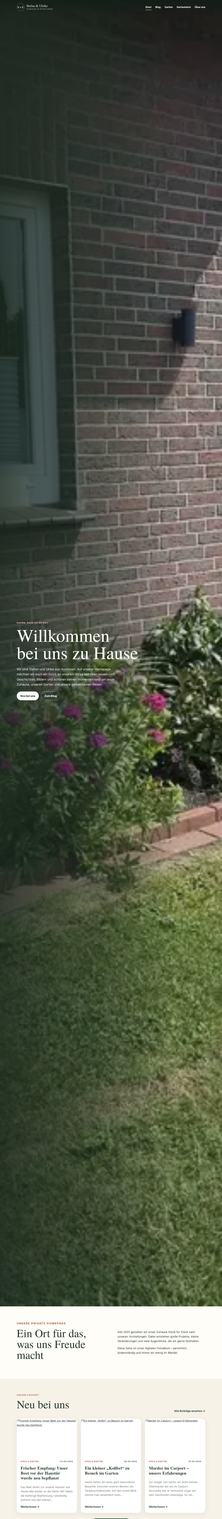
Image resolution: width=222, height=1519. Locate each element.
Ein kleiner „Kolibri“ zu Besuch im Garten (107, 1470)
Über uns (200, 7)
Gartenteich (184, 7)
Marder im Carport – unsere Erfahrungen (169, 1470)
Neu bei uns (27, 696)
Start (148, 7)
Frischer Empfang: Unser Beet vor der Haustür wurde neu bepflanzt (44, 1473)
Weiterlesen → (30, 1506)
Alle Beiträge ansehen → (189, 1411)
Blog (158, 7)
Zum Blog (51, 696)
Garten (169, 7)
